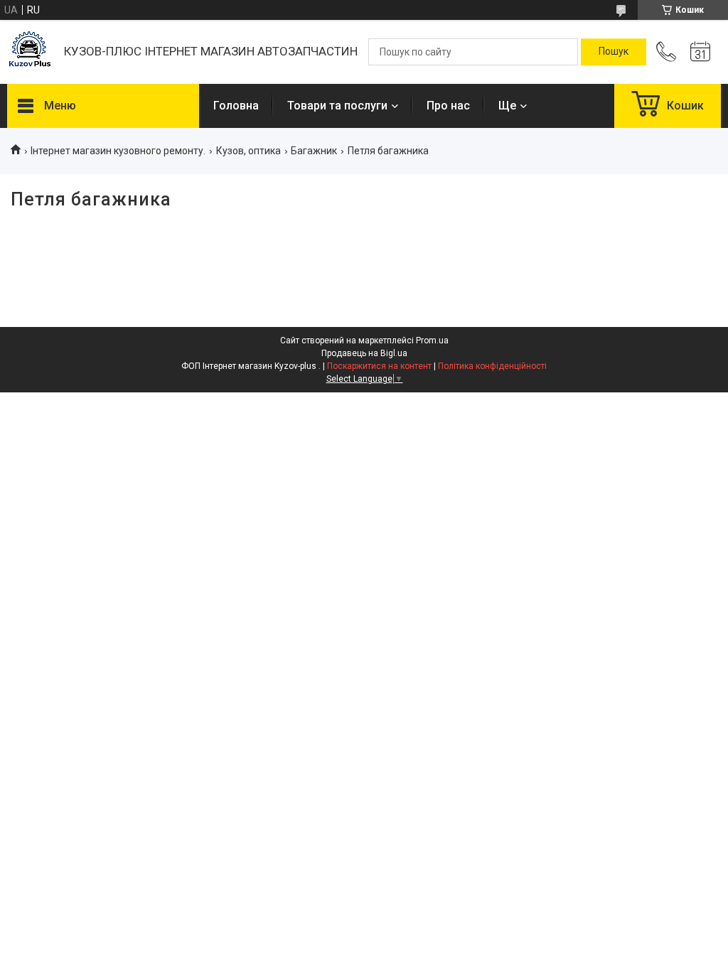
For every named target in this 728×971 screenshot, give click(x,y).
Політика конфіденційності (492, 366)
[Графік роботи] (700, 52)
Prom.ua (432, 340)
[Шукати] (613, 51)
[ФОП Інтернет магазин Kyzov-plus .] (28, 52)
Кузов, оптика (248, 150)
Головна (236, 105)
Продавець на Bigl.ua (364, 353)
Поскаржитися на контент (379, 366)
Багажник (314, 150)
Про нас (448, 105)
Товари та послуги (337, 105)
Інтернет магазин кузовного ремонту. (118, 150)
